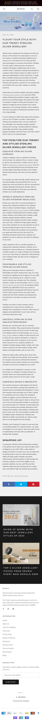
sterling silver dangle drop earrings (20, 165)
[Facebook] (3, 609)
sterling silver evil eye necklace (18, 210)
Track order (6, 631)
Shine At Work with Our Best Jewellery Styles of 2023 (18, 532)
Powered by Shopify (21, 701)
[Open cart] (38, 9)
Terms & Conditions (9, 627)
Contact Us (6, 641)
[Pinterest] (13, 609)
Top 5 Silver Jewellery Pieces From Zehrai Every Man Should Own (20, 571)
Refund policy (7, 652)
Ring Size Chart (8, 645)
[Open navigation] (4, 9)
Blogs (4, 655)
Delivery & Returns (9, 638)
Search (5, 620)
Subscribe (11, 682)
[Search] (32, 9)
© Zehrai (21, 697)
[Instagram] (8, 609)
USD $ (20, 692)
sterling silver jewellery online (14, 95)
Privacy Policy (7, 634)
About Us (6, 624)
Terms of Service (8, 648)
